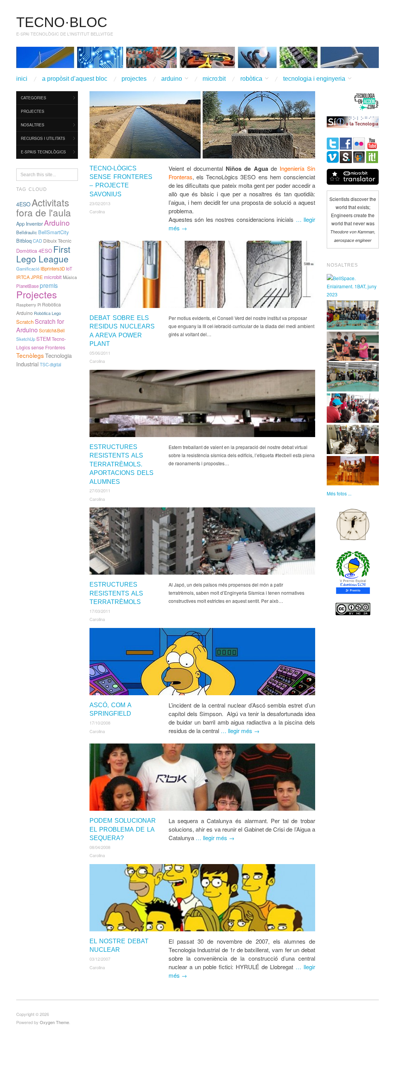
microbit (53, 277)
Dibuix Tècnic (57, 240)
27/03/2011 (99, 490)
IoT (69, 268)
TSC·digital (50, 364)
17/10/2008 (99, 723)
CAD (37, 241)
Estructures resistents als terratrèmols (116, 593)
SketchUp (25, 339)
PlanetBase (27, 286)
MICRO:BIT (214, 79)
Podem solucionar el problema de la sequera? (122, 829)
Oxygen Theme (54, 1022)
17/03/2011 (99, 611)
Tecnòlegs (30, 355)
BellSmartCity (53, 232)
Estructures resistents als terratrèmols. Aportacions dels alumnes (121, 464)
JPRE (37, 277)
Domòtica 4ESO (34, 250)
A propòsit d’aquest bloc (74, 79)
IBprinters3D (53, 268)
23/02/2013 (99, 203)
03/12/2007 (99, 959)
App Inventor (29, 223)
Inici (21, 79)
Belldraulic (26, 232)
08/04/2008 (99, 847)
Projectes (36, 294)
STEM (43, 338)
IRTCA (23, 277)
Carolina (97, 211)
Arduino (57, 222)
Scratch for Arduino (40, 325)
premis (49, 285)
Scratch (25, 321)
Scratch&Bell (52, 330)
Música (70, 277)
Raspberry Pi (28, 304)
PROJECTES (134, 79)
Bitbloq (24, 240)
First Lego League (43, 254)
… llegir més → (240, 731)
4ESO (23, 204)
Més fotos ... (339, 493)
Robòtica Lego (47, 313)
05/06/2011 (99, 353)
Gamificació (27, 268)
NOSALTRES (32, 125)
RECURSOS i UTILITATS (43, 138)
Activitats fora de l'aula (43, 207)
